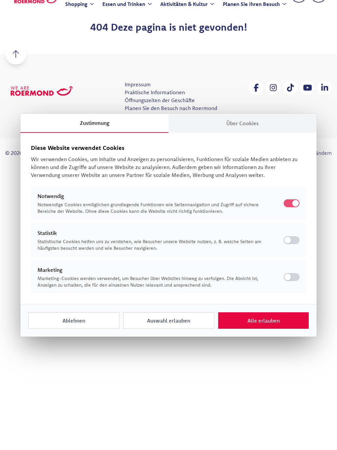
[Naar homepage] (41, 90)
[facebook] (256, 87)
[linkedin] (324, 87)
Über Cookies (242, 123)
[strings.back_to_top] (15, 54)
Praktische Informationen (155, 92)
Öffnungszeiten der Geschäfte (160, 100)
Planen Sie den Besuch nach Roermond (171, 108)
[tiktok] (290, 87)
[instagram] (273, 87)
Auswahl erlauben (168, 320)
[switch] (291, 240)
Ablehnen (74, 320)
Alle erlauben (263, 320)
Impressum (138, 84)
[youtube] (307, 87)
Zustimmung (94, 123)
